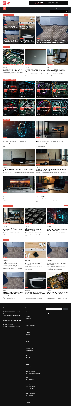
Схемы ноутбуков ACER (30, 379)
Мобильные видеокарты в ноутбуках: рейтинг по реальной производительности (13, 69)
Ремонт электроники (23, 8)
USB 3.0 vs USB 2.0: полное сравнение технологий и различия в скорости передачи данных (51, 197)
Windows (27, 313)
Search (47, 306)
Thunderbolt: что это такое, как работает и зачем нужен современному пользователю (16, 142)
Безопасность (40, 11)
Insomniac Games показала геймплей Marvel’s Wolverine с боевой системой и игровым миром (51, 41)
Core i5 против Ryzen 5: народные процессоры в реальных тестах (58, 112)
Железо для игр (29, 323)
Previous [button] (65, 15)
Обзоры (31, 64)
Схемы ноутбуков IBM (30, 397)
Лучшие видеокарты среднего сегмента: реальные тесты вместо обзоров (27, 94)
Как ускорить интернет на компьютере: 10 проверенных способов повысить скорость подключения (51, 170)
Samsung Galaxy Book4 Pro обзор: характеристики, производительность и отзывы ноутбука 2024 (56, 70)
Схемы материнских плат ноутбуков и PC (33, 373)
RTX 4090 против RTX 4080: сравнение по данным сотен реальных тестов (43, 112)
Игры (18, 11)
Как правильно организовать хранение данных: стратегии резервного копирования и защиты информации (57, 229)
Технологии (33, 11)
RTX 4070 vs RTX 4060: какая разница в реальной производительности (26, 112)
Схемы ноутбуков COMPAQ (31, 386)
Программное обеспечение (9, 11)
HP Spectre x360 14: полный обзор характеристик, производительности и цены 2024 (35, 70)
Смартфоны (58, 8)
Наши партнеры (15, 8)
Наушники (28, 336)
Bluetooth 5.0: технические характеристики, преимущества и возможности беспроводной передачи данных (50, 142)
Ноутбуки (44, 8)
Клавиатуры (28, 330)
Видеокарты (5, 64)
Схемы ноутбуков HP (29, 395)
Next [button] (67, 15)
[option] (41, 14)
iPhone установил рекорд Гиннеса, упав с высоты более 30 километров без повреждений (27, 27)
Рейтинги (22, 64)
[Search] (66, 11)
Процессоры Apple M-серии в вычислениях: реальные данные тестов (10, 112)
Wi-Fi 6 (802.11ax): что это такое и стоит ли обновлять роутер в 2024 (18, 170)
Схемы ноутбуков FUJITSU (30, 393)
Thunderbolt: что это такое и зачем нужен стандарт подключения (18, 197)
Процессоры (15, 107)
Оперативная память (30, 350)
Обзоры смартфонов (29, 348)
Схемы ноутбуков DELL (30, 388)
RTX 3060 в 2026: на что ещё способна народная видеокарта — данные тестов (60, 94)
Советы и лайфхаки (25, 11)
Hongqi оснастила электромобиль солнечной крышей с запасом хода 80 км (28, 14)
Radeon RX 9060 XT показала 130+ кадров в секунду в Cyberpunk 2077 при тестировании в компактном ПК (57, 294)
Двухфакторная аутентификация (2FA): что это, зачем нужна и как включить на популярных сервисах (35, 229)
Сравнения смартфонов (30, 371)
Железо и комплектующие (35, 8)
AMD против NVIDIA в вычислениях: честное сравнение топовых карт (43, 94)
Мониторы (28, 332)
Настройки (28, 334)
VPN (26, 311)
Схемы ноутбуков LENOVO (30, 400)
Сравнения (28, 368)
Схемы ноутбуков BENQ (30, 384)
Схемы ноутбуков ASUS (30, 381)
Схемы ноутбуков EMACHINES (31, 391)
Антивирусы (28, 316)
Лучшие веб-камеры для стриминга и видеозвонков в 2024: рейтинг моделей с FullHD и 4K (12, 229)
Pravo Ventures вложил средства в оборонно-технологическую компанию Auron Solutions (27, 41)
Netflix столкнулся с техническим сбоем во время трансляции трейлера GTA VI (11, 41)
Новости (8, 8)
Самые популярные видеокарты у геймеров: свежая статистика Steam (11, 94)
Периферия (51, 8)
